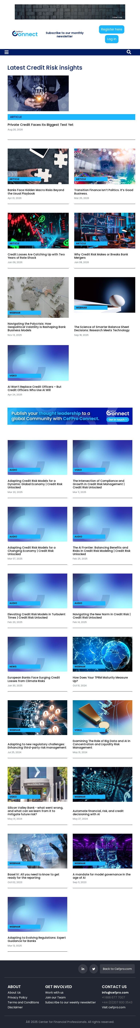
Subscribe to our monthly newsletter (65, 34)
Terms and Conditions (23, 1002)
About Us (14, 992)
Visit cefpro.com (113, 1007)
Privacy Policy (17, 997)
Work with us (54, 992)
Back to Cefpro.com (117, 969)
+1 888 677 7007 (113, 997)
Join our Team (55, 997)
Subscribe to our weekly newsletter (70, 1002)
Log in (111, 39)
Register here (111, 29)
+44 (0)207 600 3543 (117, 1002)
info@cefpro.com (115, 992)
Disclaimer (15, 1007)
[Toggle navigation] (7, 52)
